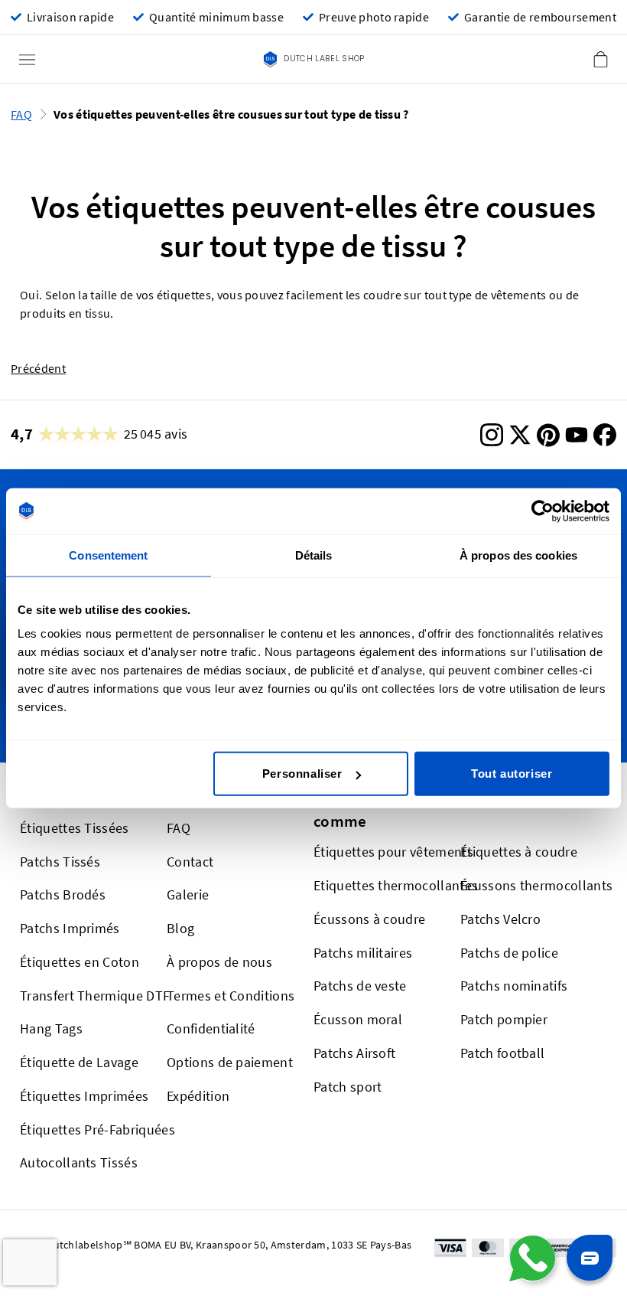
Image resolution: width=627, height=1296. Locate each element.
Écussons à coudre (369, 919)
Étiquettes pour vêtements (393, 851)
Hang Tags (51, 1028)
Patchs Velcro (500, 919)
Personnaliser (302, 773)
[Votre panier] (600, 59)
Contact (190, 861)
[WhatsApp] (532, 1258)
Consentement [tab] (108, 554)
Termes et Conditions (230, 995)
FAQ (21, 114)
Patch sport (348, 1086)
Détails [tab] (314, 554)
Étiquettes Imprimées (84, 1096)
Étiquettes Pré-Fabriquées (97, 1129)
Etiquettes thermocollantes (396, 885)
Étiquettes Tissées (74, 828)
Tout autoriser (511, 773)
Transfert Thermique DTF (95, 995)
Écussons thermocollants (536, 885)
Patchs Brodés (63, 894)
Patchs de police (509, 952)
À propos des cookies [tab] (518, 554)
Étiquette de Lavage (79, 1062)
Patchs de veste (360, 985)
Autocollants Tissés (79, 1162)
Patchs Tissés (60, 861)
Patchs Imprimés (70, 928)
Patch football (502, 1053)
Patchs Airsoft (354, 1053)
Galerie (188, 894)
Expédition (198, 1096)
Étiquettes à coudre (518, 851)
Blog (180, 928)
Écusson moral (358, 1019)
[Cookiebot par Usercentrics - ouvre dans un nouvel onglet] (542, 510)
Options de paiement (230, 1062)
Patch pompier (503, 1019)
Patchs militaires (363, 952)
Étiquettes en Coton (79, 962)
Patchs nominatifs (513, 985)
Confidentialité (211, 1028)
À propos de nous (219, 962)
